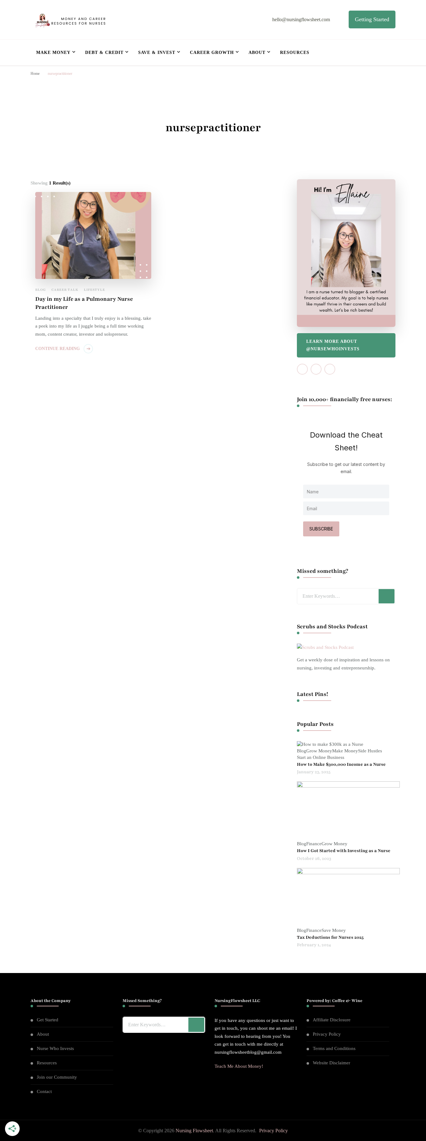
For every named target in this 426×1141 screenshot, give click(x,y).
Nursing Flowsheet (194, 1130)
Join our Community (57, 1077)
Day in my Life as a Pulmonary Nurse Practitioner (84, 303)
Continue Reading (57, 348)
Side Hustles (370, 750)
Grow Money (319, 750)
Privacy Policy (327, 1034)
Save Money (334, 930)
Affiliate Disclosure (332, 1019)
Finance (314, 843)
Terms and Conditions (334, 1048)
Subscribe (321, 528)
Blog (40, 289)
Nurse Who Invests (55, 1048)
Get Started (47, 1019)
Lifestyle (94, 289)
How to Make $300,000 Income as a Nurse (341, 764)
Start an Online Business (320, 757)
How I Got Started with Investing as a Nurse (343, 851)
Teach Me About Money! (239, 1066)
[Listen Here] (325, 647)
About (257, 52)
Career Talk (64, 289)
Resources (294, 52)
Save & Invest (156, 52)
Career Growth (212, 52)
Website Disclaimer (331, 1062)
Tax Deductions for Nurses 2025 (330, 937)
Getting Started (372, 19)
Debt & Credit (104, 52)
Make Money (53, 52)
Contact (44, 1091)
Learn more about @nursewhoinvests (333, 345)
